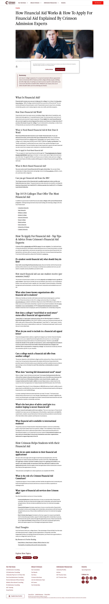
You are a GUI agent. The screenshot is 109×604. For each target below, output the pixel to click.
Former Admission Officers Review (15, 580)
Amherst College (22, 215)
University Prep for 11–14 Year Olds (15, 574)
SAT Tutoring (9, 587)
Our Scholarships (35, 585)
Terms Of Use (31, 594)
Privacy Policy (47, 594)
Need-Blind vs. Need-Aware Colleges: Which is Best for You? (33, 542)
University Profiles (61, 569)
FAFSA (32, 139)
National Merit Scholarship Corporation (48, 305)
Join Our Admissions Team (38, 580)
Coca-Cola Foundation (27, 305)
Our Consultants (35, 569)
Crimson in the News (36, 577)
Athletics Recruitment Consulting (14, 582)
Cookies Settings (49, 69)
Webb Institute (22, 222)
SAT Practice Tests (61, 574)
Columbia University (23, 208)
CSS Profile (40, 139)
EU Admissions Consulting (13, 585)
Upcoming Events (86, 569)
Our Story (33, 574)
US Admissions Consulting (13, 569)
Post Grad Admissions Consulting (14, 577)
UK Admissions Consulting (13, 572)
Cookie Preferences (39, 594)
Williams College (22, 212)
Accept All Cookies (60, 69)
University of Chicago (23, 227)
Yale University (22, 210)
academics (51, 171)
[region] (55, 66)
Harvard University (23, 217)
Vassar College (22, 220)
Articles (58, 572)
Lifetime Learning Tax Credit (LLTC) (47, 185)
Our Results (34, 572)
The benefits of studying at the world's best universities (32, 545)
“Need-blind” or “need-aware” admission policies (28, 318)
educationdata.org (20, 301)
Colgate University (23, 229)
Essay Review (9, 590)
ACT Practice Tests (61, 577)
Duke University (22, 224)
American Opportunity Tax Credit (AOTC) (26, 185)
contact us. (45, 254)
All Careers (34, 582)
